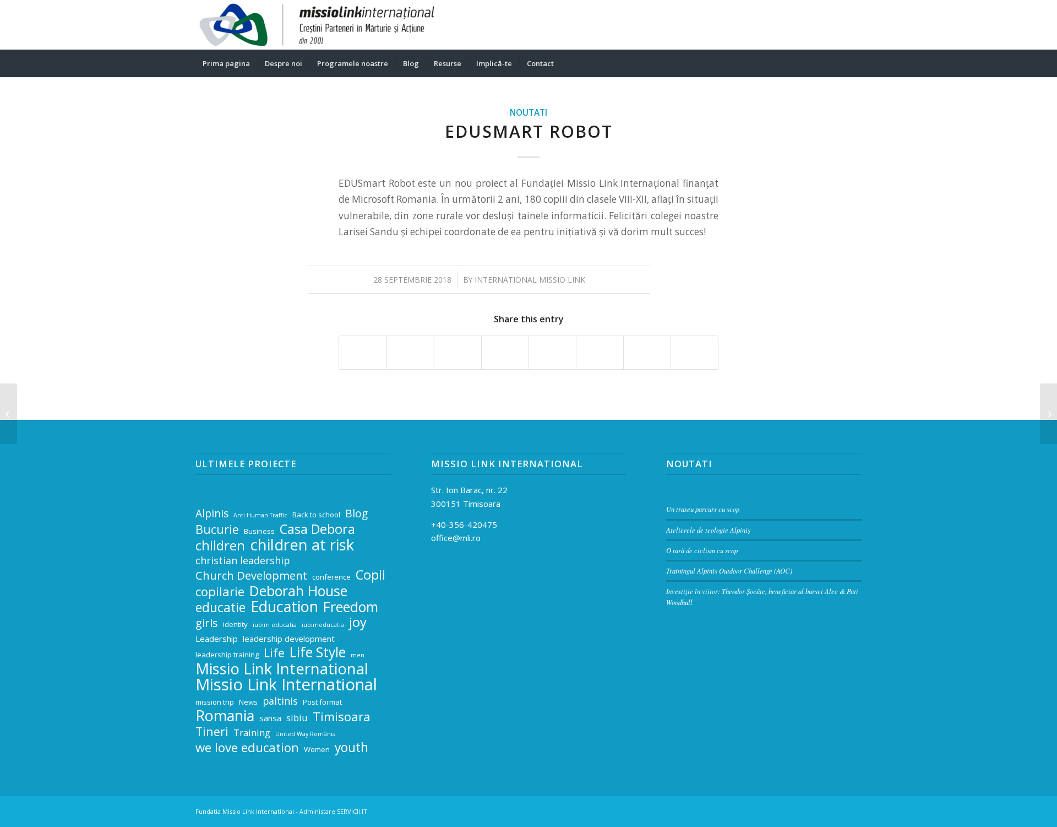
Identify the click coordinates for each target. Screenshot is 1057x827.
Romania (224, 716)
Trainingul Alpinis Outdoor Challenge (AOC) (729, 570)
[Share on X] (410, 352)
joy (358, 622)
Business (259, 531)
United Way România (305, 734)
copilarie (219, 591)
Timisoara (342, 716)
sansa (270, 717)
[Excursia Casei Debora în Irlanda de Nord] (8, 413)
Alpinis (211, 514)
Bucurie (217, 530)
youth (351, 748)
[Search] (854, 63)
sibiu (297, 717)
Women (317, 749)
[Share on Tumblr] (552, 352)
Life (274, 653)
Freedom (350, 607)
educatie (220, 608)
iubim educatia (275, 625)
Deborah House (298, 591)
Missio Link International (281, 669)
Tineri (211, 732)
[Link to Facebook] (820, 25)
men (357, 655)
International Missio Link (530, 279)
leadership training (227, 655)
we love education (247, 747)
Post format (322, 702)
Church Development (251, 575)
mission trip (214, 702)
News (248, 702)
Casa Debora (317, 529)
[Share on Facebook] (362, 352)
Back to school (316, 515)
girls (206, 623)
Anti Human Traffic (260, 515)
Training (251, 732)
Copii (370, 575)
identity (235, 624)
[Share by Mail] (694, 352)
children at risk (302, 545)
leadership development (289, 638)
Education (284, 607)
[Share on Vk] (599, 352)
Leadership (216, 638)
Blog (356, 514)
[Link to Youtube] (853, 25)
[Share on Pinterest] (457, 352)
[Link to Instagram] (837, 25)
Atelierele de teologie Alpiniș (708, 529)
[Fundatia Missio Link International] (316, 25)
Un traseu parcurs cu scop (702, 509)
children (220, 546)
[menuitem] (226, 63)
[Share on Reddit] (647, 352)
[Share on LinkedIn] (505, 352)
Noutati (528, 112)
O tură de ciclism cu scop (702, 550)
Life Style (318, 653)
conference (331, 577)
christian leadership (242, 560)
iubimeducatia (323, 625)
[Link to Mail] (804, 25)
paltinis (280, 700)
